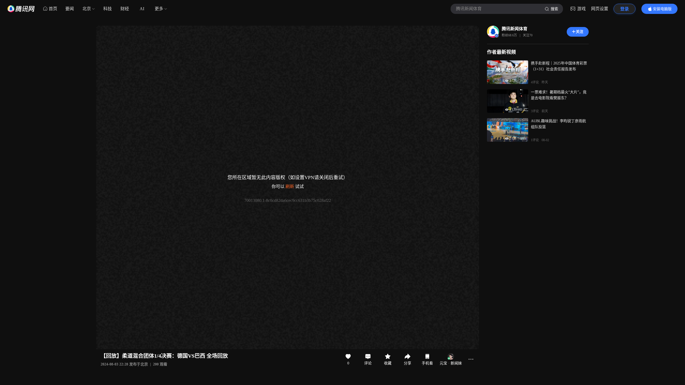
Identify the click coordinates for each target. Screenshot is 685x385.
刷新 (290, 186)
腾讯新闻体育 (514, 28)
